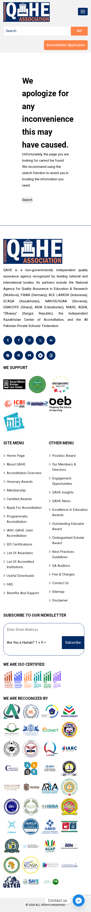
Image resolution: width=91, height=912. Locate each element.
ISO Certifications (19, 544)
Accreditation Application (66, 45)
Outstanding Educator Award (68, 526)
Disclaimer (60, 600)
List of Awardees (20, 553)
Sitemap (58, 592)
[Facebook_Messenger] (79, 900)
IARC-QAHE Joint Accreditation (20, 533)
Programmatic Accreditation (17, 519)
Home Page (16, 456)
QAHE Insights (63, 492)
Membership (16, 490)
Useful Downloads (20, 576)
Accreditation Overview (24, 473)
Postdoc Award (64, 456)
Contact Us (60, 583)
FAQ (10, 584)
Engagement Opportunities (62, 481)
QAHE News (61, 501)
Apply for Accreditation (24, 508)
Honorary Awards (20, 482)
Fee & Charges (63, 574)
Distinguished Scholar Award (68, 540)
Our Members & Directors (64, 467)
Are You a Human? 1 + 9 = (26, 642)
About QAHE (16, 464)
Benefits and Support (23, 593)
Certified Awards (19, 499)
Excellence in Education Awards (70, 512)
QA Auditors (61, 566)
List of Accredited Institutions (20, 564)
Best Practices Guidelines (63, 554)
